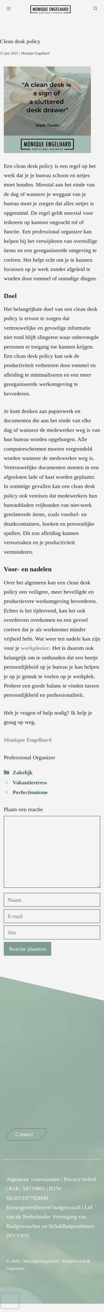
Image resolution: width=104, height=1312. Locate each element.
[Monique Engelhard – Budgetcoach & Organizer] (52, 9)
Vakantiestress (30, 782)
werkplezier (35, 648)
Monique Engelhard (35, 53)
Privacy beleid (80, 1179)
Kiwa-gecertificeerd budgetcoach (43, 1207)
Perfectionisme (30, 792)
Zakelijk (23, 772)
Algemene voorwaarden (33, 1179)
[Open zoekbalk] (95, 9)
